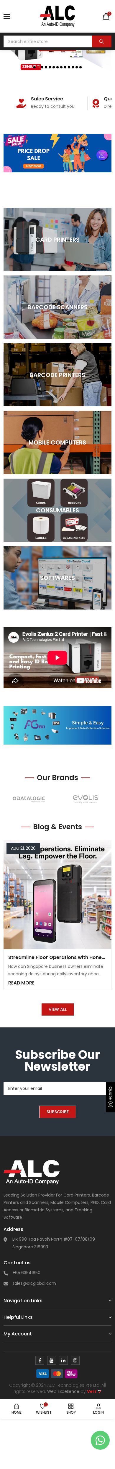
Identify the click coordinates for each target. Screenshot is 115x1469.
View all (58, 1009)
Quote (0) (111, 1097)
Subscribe (58, 1112)
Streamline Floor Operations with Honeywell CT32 (57, 957)
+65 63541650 (26, 1273)
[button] (34, 67)
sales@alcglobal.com (34, 1283)
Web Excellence (63, 1391)
